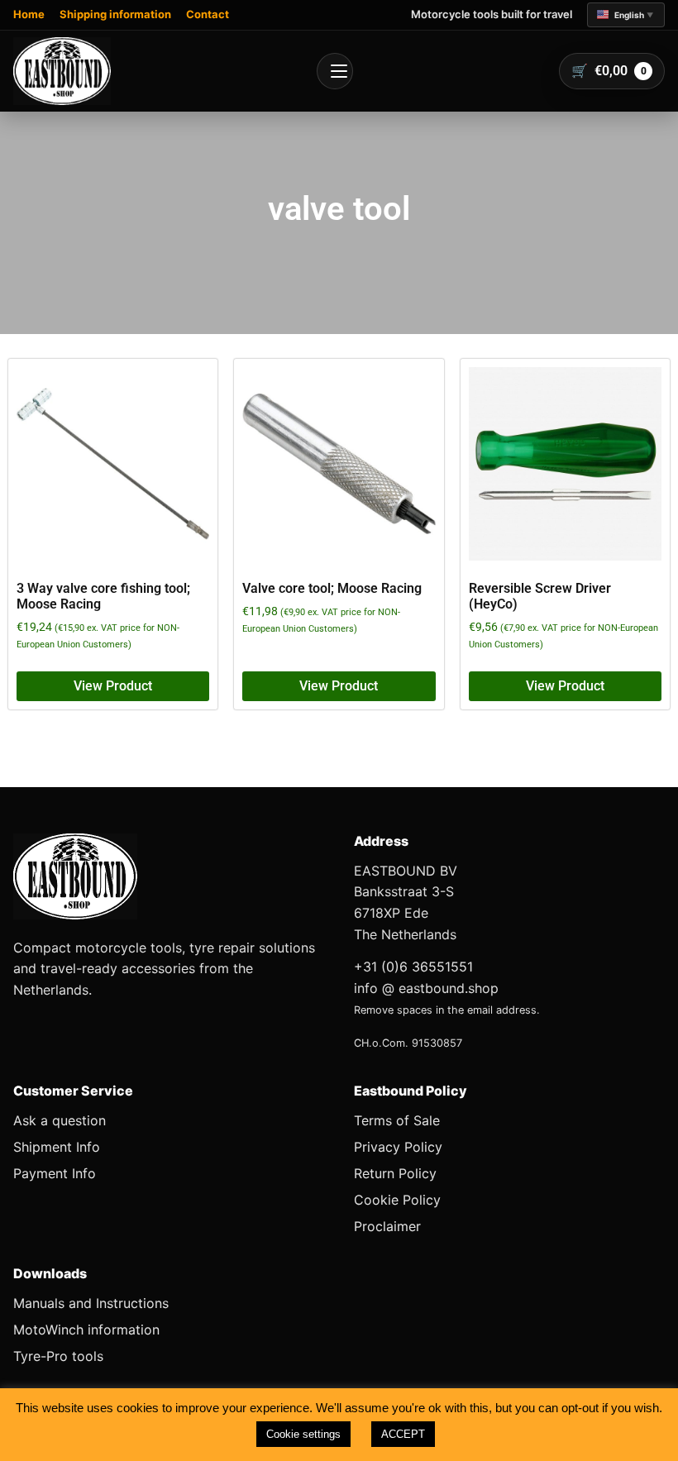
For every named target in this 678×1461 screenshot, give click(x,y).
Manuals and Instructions (91, 1303)
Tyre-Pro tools (58, 1356)
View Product (113, 686)
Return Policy (395, 1173)
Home (29, 14)
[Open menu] (335, 71)
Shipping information (115, 14)
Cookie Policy (397, 1199)
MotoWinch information (86, 1329)
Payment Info (54, 1173)
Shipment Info (56, 1147)
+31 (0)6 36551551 (413, 966)
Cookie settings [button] (303, 1434)
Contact (207, 14)
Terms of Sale (397, 1120)
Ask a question (59, 1120)
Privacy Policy (398, 1147)
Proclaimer (387, 1226)
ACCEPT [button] (403, 1434)
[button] (626, 14)
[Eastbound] (62, 71)
